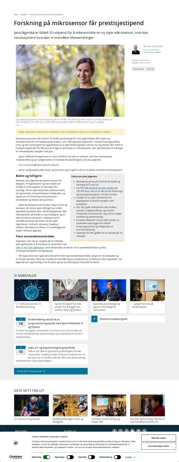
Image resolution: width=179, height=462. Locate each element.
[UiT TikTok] (126, 431)
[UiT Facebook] (114, 431)
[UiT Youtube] (132, 431)
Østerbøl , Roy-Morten (153, 46)
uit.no (16, 14)
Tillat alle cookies (158, 438)
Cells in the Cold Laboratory (30, 247)
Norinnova (47, 250)
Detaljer (128, 457)
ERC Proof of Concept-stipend (99, 187)
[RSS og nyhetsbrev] (144, 431)
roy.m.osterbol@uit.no (151, 50)
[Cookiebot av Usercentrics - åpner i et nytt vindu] (15, 457)
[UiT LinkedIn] (138, 431)
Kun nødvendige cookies (158, 446)
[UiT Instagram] (120, 431)
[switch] (70, 457)
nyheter (23, 14)
